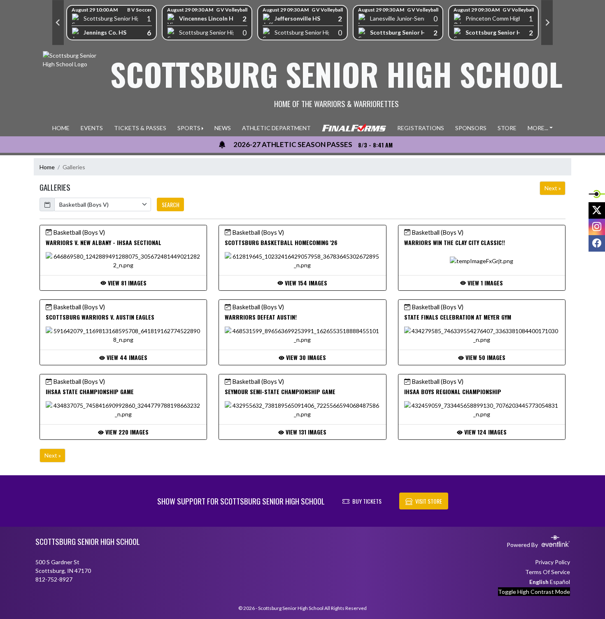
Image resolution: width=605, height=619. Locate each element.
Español (560, 581)
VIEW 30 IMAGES (305, 357)
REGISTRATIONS (420, 127)
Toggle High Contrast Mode (534, 591)
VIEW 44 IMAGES (126, 357)
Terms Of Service (547, 571)
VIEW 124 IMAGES (485, 431)
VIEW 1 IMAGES (484, 282)
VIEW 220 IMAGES (126, 431)
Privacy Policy (552, 561)
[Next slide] (547, 22)
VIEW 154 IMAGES (305, 282)
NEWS (222, 127)
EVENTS (92, 127)
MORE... (538, 127)
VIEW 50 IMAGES (484, 357)
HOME (61, 127)
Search (170, 204)
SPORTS (188, 127)
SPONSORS (470, 127)
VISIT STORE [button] (428, 501)
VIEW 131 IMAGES (305, 431)
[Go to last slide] (58, 22)
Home (47, 167)
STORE (507, 127)
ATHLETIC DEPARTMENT (276, 127)
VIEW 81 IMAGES (126, 282)
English (539, 581)
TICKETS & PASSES (140, 127)
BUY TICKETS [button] (367, 501)
